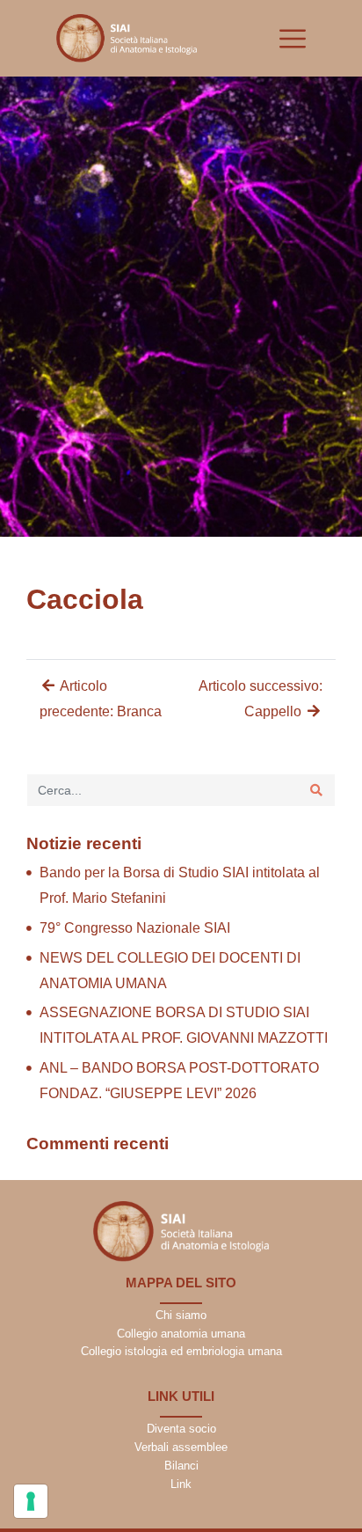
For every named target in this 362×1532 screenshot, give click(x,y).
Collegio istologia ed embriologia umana (181, 1351)
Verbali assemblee (181, 1447)
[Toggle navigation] (292, 39)
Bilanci (181, 1465)
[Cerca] (316, 791)
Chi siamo (181, 1315)
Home (27, 556)
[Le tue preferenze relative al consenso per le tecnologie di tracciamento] (30, 1501)
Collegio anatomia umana (181, 1333)
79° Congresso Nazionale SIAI (135, 927)
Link (181, 1484)
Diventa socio (181, 1428)
